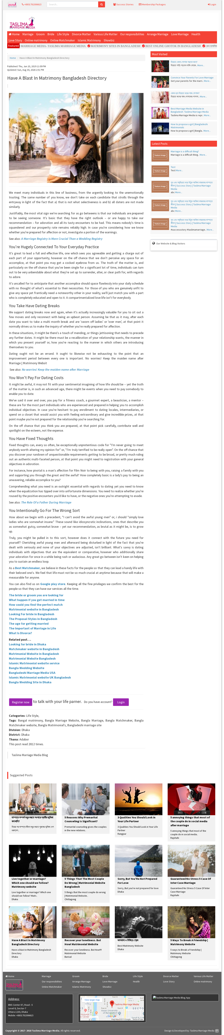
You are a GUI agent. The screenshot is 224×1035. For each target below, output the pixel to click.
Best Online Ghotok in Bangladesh (150, 46)
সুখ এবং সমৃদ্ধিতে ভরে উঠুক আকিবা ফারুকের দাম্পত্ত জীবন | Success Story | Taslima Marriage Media (192, 185)
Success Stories (125, 4)
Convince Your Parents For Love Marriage (192, 77)
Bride (50, 34)
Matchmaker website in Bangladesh (34, 649)
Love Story (15, 40)
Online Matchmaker (62, 40)
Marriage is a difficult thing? (185, 151)
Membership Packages (153, 4)
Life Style (63, 34)
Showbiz (109, 40)
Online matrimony (36, 40)
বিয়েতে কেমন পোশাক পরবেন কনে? (184, 62)
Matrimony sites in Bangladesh (92, 46)
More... (200, 65)
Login (213, 4)
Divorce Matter (81, 34)
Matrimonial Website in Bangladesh (34, 654)
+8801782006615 (32, 4)
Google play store (52, 584)
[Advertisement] (128, 22)
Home (15, 34)
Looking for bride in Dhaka (27, 644)
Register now (20, 702)
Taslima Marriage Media (202, 1030)
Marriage (27, 34)
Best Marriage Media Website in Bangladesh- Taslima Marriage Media (190, 110)
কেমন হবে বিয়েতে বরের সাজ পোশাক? (185, 93)
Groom (40, 34)
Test (173, 167)
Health (195, 34)
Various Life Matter (105, 34)
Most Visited (159, 54)
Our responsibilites (132, 34)
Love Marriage (180, 34)
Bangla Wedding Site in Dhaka (30, 682)
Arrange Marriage (157, 34)
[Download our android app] (185, 997)
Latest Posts (159, 144)
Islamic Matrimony (89, 40)
